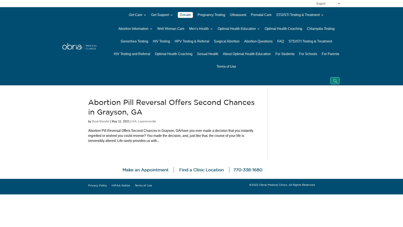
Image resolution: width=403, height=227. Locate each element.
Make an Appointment (146, 169)
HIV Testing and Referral (132, 54)
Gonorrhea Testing (134, 41)
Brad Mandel (100, 121)
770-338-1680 (247, 169)
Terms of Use (226, 66)
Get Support (160, 15)
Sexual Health (207, 54)
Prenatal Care (261, 15)
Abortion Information (133, 28)
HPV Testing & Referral (192, 41)
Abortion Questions (258, 41)
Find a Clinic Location (201, 169)
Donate (185, 15)
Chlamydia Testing (321, 28)
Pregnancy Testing (211, 15)
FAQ (280, 41)
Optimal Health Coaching (283, 28)
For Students (284, 54)
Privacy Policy (97, 185)
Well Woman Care (170, 28)
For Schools (308, 54)
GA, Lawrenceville (144, 121)
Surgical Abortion (226, 41)
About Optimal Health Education (247, 54)
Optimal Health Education (237, 28)
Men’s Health (199, 28)
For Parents (330, 54)
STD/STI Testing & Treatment (298, 15)
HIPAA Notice (121, 185)
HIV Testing (161, 41)
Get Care (135, 15)
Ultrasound (238, 15)
